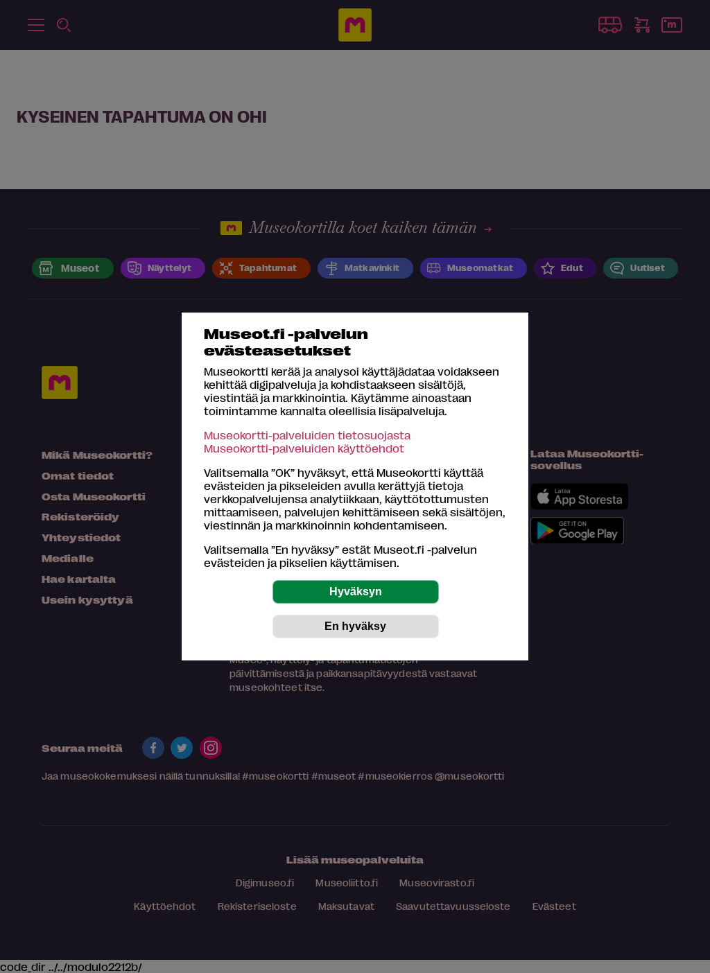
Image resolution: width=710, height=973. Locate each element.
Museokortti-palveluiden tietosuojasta (307, 434)
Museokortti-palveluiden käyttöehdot (304, 448)
